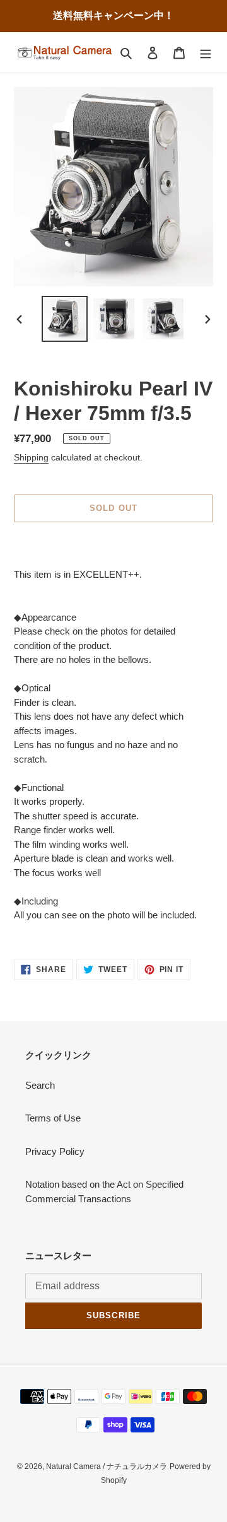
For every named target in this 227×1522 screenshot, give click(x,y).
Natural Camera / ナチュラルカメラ (106, 1466)
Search (40, 1085)
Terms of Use (53, 1118)
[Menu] (205, 52)
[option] (64, 319)
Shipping (31, 457)
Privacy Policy (54, 1151)
